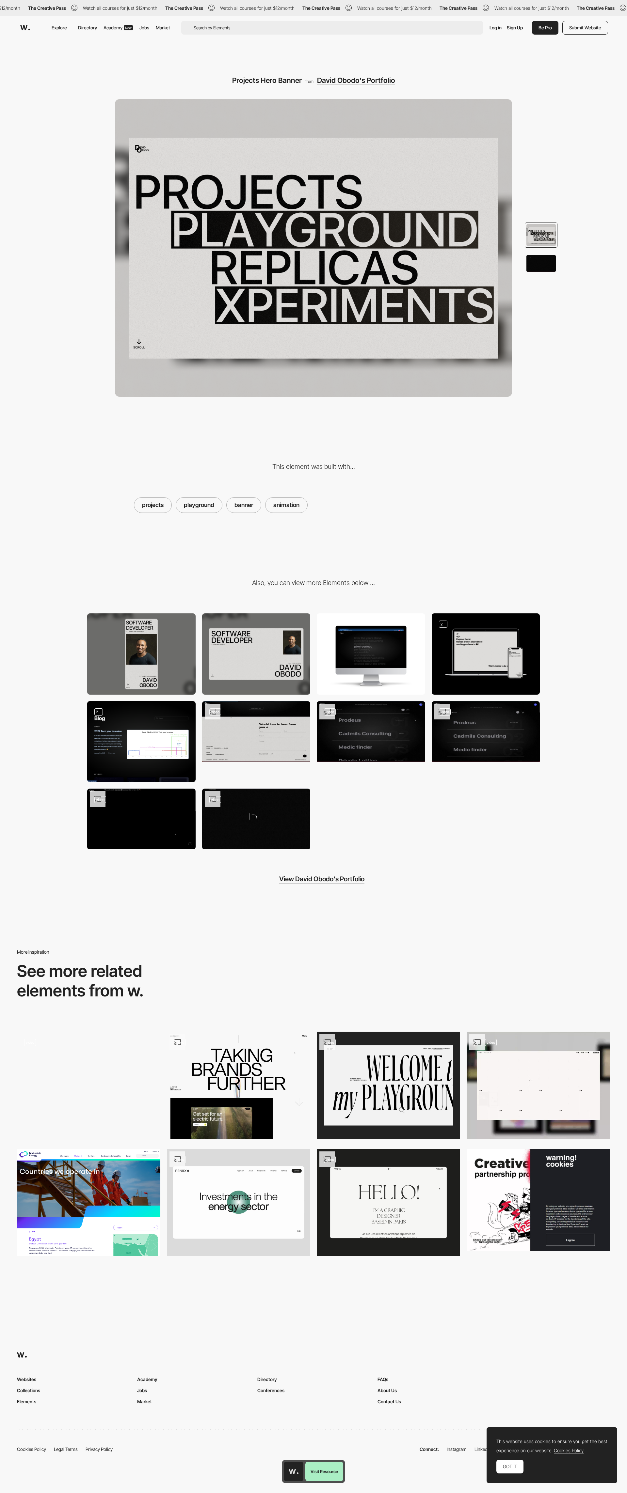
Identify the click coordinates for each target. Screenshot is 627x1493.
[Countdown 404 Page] (486, 654)
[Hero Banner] (88, 1202)
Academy (118, 27)
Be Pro (545, 27)
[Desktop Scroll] (238, 1202)
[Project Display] (486, 731)
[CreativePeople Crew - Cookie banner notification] (538, 1200)
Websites (26, 1379)
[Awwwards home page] (293, 1471)
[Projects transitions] (238, 1085)
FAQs (383, 1379)
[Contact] (256, 731)
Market (163, 27)
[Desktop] (256, 654)
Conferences (270, 1390)
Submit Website (585, 27)
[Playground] (388, 1085)
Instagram (457, 1449)
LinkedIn (482, 1449)
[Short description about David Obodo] (371, 654)
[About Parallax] (388, 1202)
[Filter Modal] (371, 731)
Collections (28, 1390)
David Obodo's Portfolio (356, 80)
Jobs (144, 27)
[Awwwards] (25, 27)
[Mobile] (141, 654)
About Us (387, 1390)
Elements (26, 1401)
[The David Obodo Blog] (141, 741)
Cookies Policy (31, 1449)
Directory (87, 27)
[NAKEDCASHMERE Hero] (88, 1085)
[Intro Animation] (256, 819)
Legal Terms (66, 1449)
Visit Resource (324, 1471)
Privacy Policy (99, 1449)
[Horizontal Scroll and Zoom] (141, 819)
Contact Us (389, 1401)
